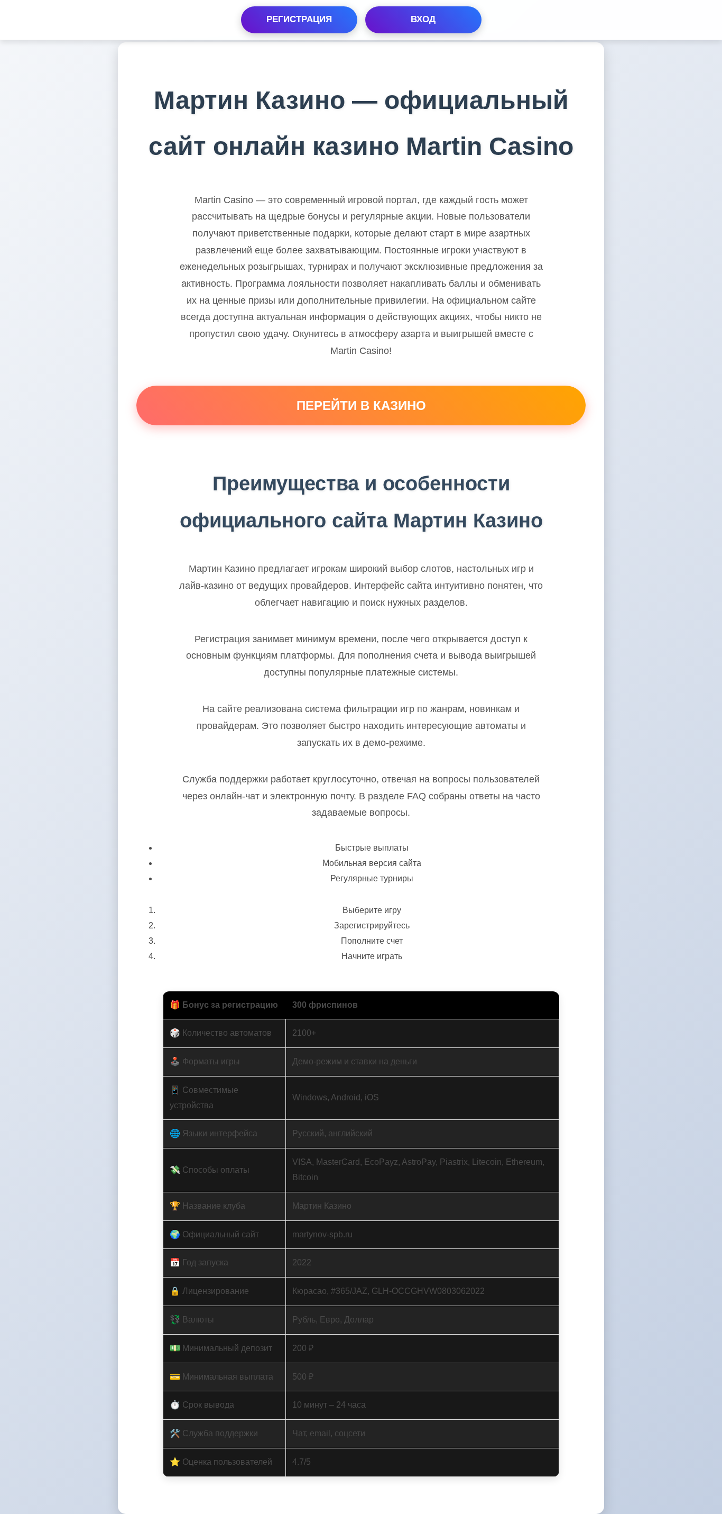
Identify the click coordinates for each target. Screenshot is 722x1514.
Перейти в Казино (361, 405)
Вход (423, 19)
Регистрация (299, 19)
